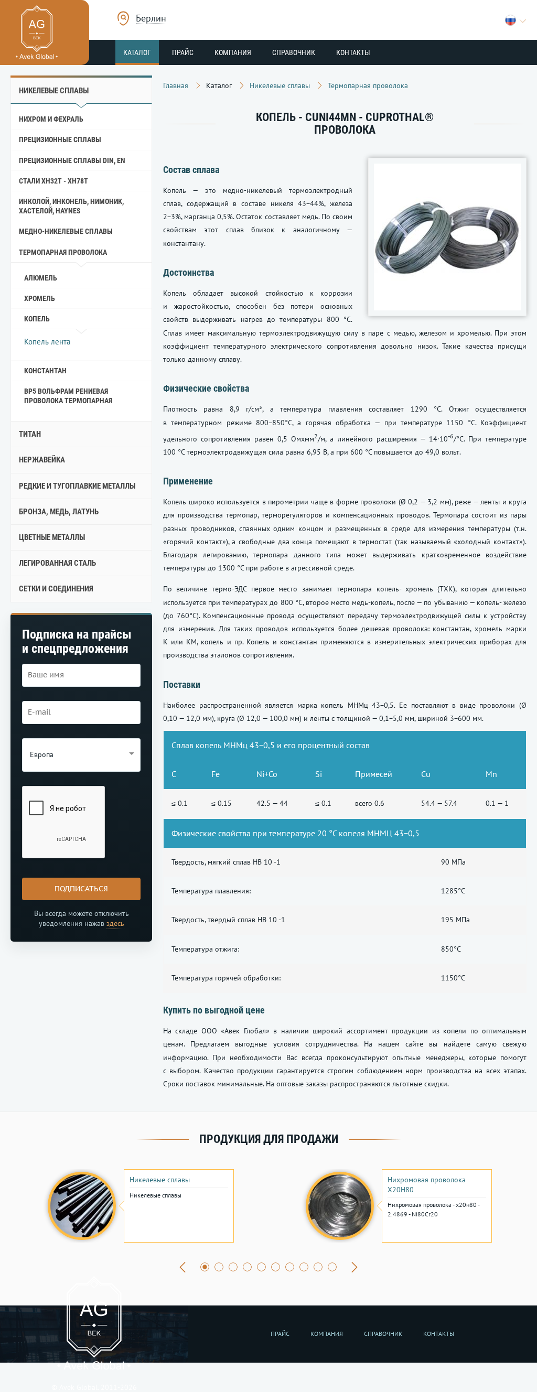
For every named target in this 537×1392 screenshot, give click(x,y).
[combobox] (151, 20)
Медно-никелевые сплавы (66, 231)
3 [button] (233, 1266)
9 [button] (318, 1266)
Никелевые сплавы (54, 90)
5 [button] (261, 1266)
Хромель (39, 298)
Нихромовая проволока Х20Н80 (427, 1184)
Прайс (183, 52)
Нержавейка (42, 460)
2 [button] (218, 1266)
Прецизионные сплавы (60, 139)
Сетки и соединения (56, 589)
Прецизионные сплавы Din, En (72, 160)
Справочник (293, 52)
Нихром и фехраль (51, 119)
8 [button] (303, 1266)
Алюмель (40, 278)
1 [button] (204, 1266)
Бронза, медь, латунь (59, 511)
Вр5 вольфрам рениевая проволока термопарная (68, 396)
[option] (139, 1206)
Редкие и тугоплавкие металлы (77, 486)
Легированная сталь (57, 563)
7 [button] (289, 1266)
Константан (45, 370)
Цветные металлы (52, 537)
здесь (115, 923)
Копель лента (47, 342)
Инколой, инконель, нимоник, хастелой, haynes (71, 206)
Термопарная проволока (63, 252)
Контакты (353, 52)
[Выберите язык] (516, 20)
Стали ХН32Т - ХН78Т (53, 181)
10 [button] (332, 1266)
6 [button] (275, 1266)
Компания (232, 52)
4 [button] (247, 1266)
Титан (30, 434)
